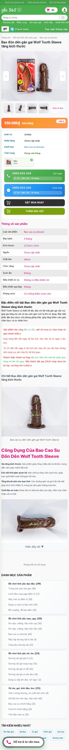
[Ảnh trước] (6, 76)
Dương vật (8, 22)
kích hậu (48, 22)
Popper (43, 738)
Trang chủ (6, 38)
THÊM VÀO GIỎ (34, 211)
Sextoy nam (58, 738)
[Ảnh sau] (63, 76)
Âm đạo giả (9, 732)
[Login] (64, 10)
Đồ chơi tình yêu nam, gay (25, 38)
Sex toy (60, 732)
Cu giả (35, 732)
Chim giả (47, 732)
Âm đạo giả (35, 22)
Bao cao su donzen (48, 38)
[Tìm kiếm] (63, 17)
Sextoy (23, 732)
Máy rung (22, 22)
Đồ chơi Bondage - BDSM (52, 2)
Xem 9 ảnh (58, 108)
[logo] (13, 12)
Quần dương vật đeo (27, 2)
